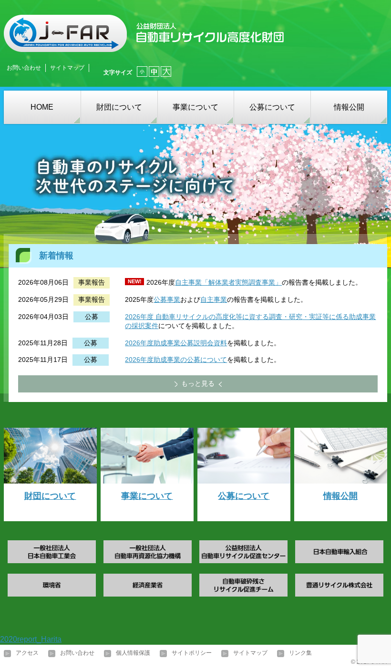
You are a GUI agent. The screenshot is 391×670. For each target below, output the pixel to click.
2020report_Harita (31, 639)
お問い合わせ (24, 67)
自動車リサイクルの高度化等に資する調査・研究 (228, 316)
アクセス (27, 652)
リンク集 (300, 652)
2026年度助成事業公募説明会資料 (176, 343)
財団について (119, 107)
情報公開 (349, 107)
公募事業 (167, 299)
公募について (272, 107)
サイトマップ (67, 67)
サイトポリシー (192, 652)
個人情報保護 (133, 652)
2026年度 (139, 316)
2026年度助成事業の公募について (176, 359)
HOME (42, 107)
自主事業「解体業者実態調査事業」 (228, 282)
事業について (195, 107)
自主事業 (213, 299)
